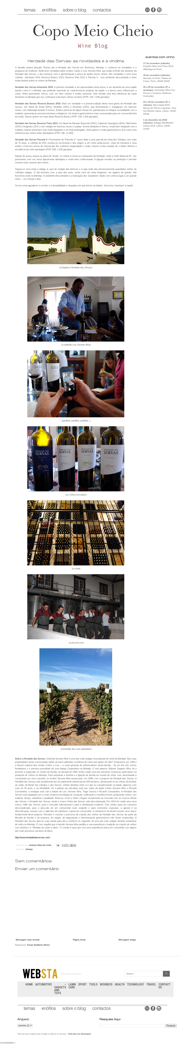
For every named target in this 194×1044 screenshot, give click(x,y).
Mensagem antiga (127, 939)
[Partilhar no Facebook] (71, 845)
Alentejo (29, 849)
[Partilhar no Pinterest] (74, 845)
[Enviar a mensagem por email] (63, 845)
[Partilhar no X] (68, 845)
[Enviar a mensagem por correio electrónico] (58, 845)
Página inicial (79, 939)
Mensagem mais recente (28, 939)
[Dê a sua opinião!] (66, 845)
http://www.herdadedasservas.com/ (32, 837)
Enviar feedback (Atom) (38, 945)
